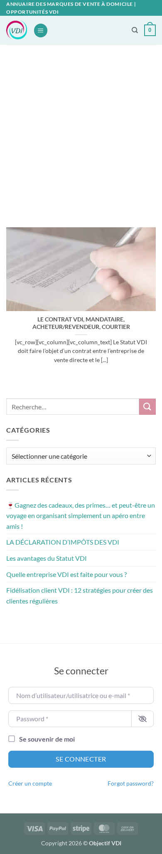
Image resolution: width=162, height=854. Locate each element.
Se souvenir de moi (47, 739)
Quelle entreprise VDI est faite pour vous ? (66, 574)
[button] (40, 30)
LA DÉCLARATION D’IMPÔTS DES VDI (62, 542)
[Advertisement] (81, 130)
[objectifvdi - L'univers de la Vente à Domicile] (16, 30)
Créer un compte (30, 783)
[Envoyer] (147, 407)
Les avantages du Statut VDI (46, 558)
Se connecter (81, 759)
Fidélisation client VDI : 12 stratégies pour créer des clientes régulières (79, 595)
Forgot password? (131, 783)
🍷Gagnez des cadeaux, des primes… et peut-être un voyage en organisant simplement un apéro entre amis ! (80, 515)
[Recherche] (135, 30)
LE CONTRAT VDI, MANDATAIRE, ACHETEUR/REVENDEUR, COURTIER (81, 323)
